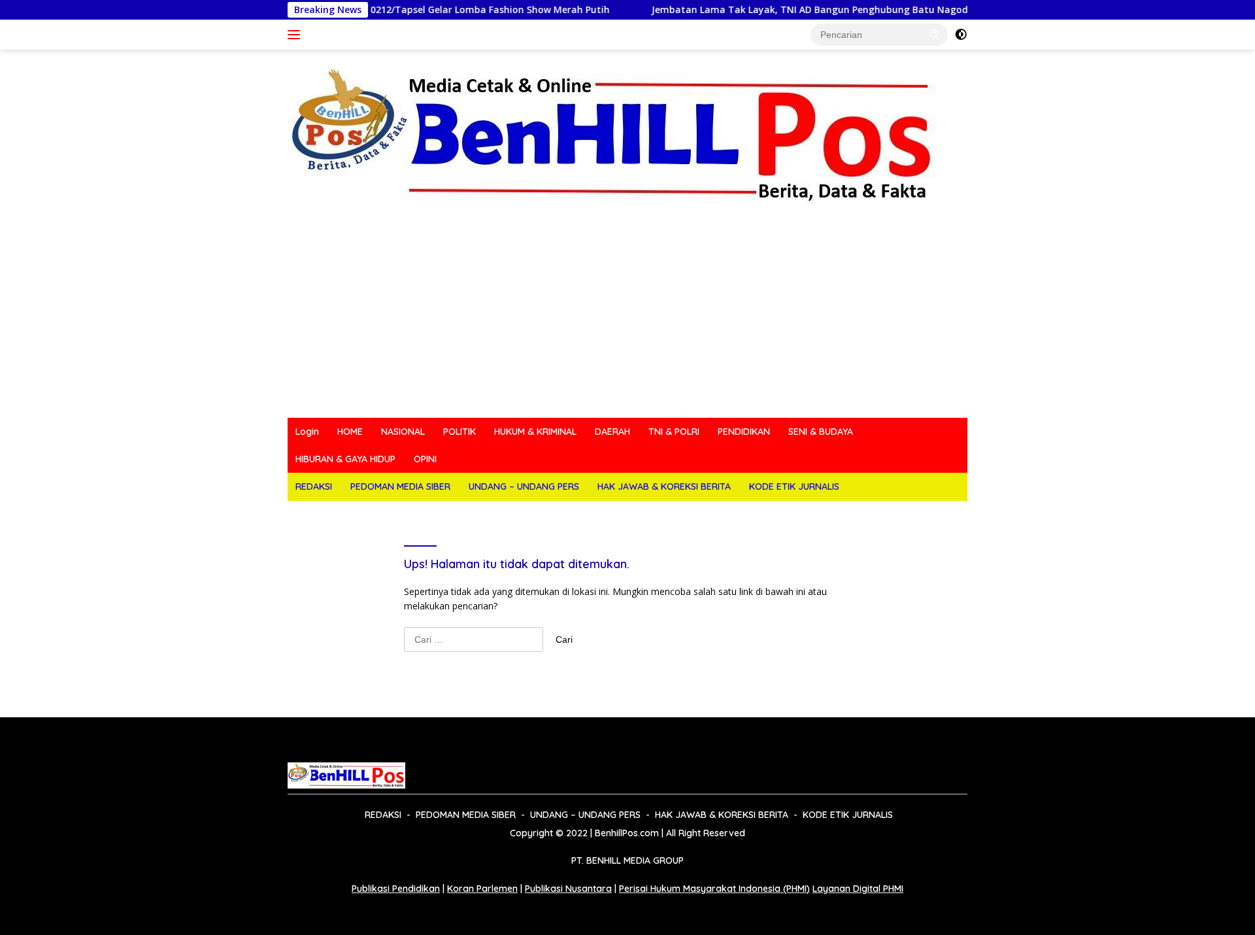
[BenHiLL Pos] (613, 134)
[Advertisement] (627, 319)
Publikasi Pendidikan (396, 888)
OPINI (425, 459)
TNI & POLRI (673, 431)
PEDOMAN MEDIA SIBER (400, 486)
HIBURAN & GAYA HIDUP (345, 459)
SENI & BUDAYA (820, 431)
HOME (350, 431)
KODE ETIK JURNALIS (794, 486)
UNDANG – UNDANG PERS (524, 486)
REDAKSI (313, 486)
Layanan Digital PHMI (857, 888)
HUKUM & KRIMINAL (535, 431)
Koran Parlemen (482, 888)
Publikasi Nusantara (568, 888)
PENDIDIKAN (744, 431)
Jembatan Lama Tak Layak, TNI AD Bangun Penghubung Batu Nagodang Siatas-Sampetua (827, 10)
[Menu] (296, 35)
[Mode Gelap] (960, 35)
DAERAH (612, 431)
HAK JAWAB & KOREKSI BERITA (664, 486)
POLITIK (459, 431)
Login (307, 431)
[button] (935, 34)
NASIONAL (403, 431)
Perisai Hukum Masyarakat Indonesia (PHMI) (714, 888)
